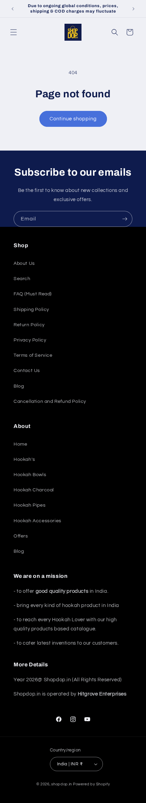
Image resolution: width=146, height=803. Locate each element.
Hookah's (24, 459)
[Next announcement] (133, 8)
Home (20, 444)
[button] (13, 32)
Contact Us (27, 370)
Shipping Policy (31, 309)
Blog (19, 386)
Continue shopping (73, 118)
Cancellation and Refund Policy (50, 401)
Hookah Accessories (37, 520)
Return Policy (29, 324)
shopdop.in (61, 784)
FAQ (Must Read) (33, 294)
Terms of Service (33, 355)
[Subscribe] (124, 219)
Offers (21, 536)
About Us (24, 263)
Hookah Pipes (29, 505)
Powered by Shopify (91, 784)
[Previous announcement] (12, 8)
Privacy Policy (30, 340)
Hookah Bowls (30, 474)
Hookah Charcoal (34, 490)
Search (22, 278)
